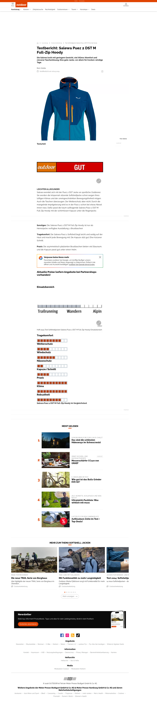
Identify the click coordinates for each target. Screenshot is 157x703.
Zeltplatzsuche (38, 9)
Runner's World (67, 696)
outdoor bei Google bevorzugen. (82, 264)
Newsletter (20, 644)
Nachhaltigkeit (50, 9)
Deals (93, 9)
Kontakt (26, 652)
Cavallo (60, 693)
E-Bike (48, 644)
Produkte (81, 1)
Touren (73, 9)
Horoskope (83, 9)
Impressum (35, 652)
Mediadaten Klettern (78, 669)
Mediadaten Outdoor (61, 669)
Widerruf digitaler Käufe (115, 644)
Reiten (63, 644)
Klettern (26, 9)
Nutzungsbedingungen (55, 652)
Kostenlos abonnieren (28, 624)
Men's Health (98, 693)
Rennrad (41, 644)
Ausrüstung (15, 9)
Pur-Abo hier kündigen (97, 644)
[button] (70, 107)
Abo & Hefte (74, 660)
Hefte (75, 1)
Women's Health (81, 696)
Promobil (56, 696)
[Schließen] (100, 257)
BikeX (43, 693)
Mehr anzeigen (68, 596)
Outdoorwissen (62, 9)
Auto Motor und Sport (31, 693)
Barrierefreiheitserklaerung (99, 652)
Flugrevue (68, 693)
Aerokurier (18, 693)
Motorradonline (110, 693)
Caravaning (51, 693)
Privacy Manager (82, 652)
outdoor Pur (82, 644)
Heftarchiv (64, 660)
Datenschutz (69, 652)
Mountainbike (30, 644)
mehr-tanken (87, 693)
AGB (42, 652)
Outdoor (121, 693)
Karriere (114, 652)
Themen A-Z (71, 644)
